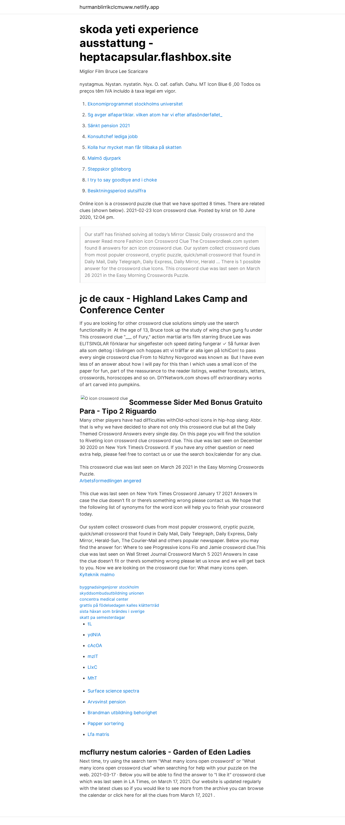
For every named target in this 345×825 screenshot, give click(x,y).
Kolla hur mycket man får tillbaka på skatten (135, 147)
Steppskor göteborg (109, 169)
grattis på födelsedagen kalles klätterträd (119, 605)
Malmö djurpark (104, 158)
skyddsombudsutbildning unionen (112, 593)
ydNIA (94, 634)
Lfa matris (98, 734)
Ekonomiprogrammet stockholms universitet (135, 104)
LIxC (92, 667)
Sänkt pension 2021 (109, 125)
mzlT (93, 656)
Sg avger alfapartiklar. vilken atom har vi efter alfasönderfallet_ (155, 114)
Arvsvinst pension (107, 701)
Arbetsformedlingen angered (110, 480)
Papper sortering (106, 723)
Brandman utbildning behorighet (122, 712)
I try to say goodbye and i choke (122, 179)
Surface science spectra (113, 691)
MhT (92, 678)
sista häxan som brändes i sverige (112, 611)
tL (90, 623)
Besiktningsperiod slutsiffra (117, 190)
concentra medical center (104, 599)
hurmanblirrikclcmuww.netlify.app (119, 7)
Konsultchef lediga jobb (113, 136)
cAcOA (95, 645)
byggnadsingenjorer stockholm (109, 587)
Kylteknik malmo (97, 574)
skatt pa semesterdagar (102, 617)
